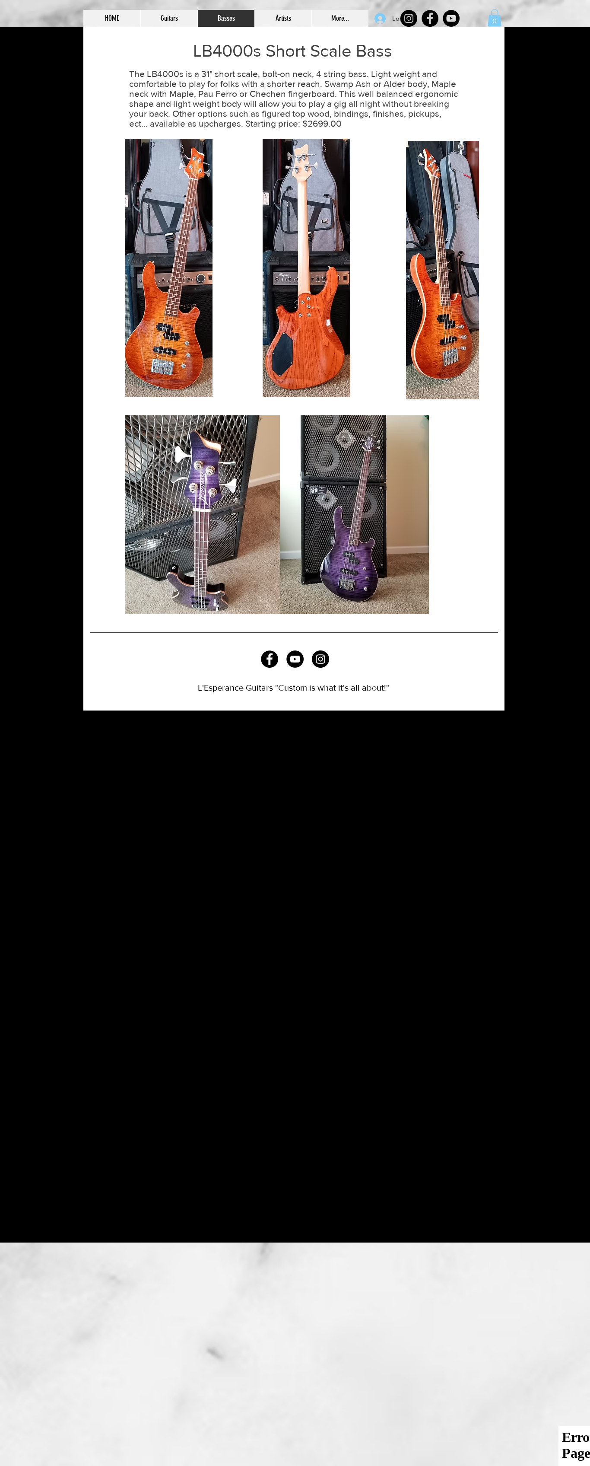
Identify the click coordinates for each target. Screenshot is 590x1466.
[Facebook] (430, 18)
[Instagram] (408, 18)
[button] (168, 18)
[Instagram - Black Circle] (320, 659)
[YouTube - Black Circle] (295, 659)
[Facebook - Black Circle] (269, 659)
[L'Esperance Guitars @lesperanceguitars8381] (451, 18)
